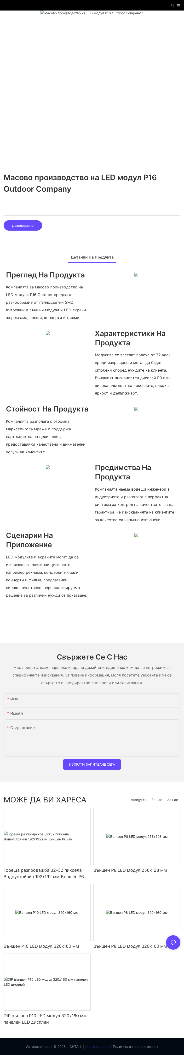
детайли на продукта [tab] (92, 257)
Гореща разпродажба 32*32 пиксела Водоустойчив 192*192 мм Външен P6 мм (44, 874)
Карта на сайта (97, 1046)
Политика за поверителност (135, 1046)
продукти (138, 800)
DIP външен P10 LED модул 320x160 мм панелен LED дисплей (45, 1019)
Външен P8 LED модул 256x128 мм (130, 870)
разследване (23, 225)
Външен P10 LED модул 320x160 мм (41, 946)
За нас (172, 800)
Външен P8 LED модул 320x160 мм (130, 946)
